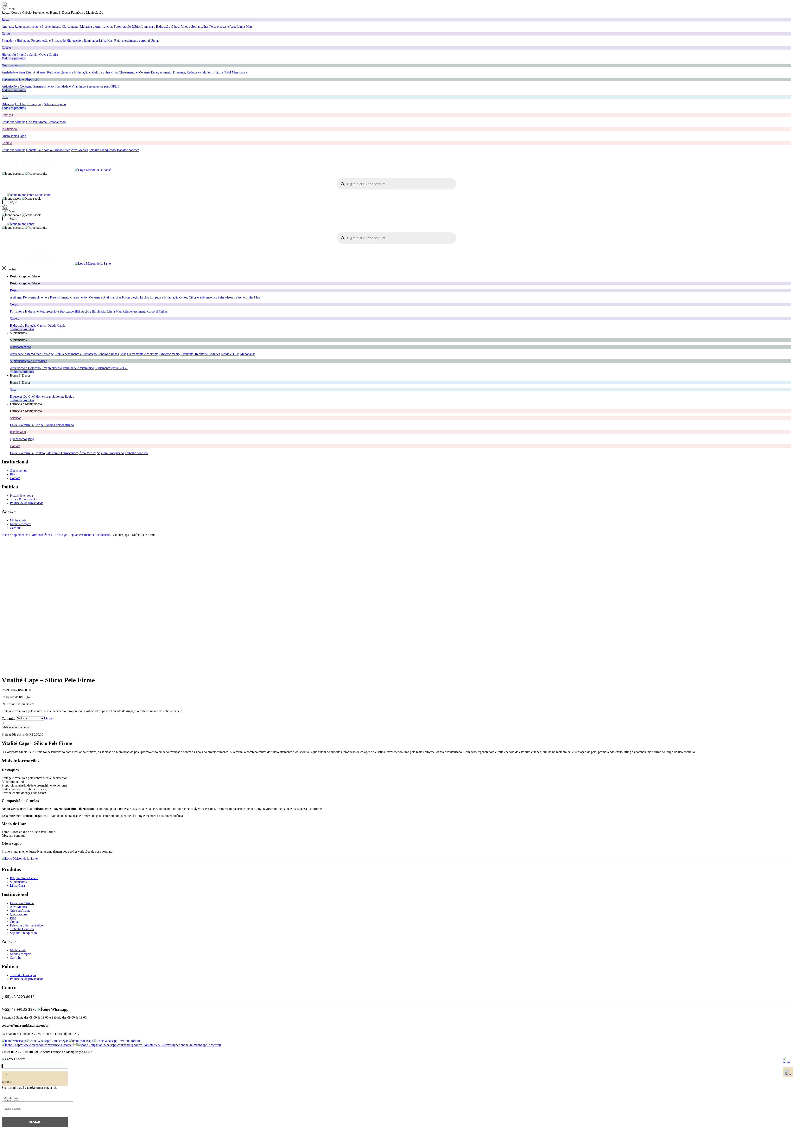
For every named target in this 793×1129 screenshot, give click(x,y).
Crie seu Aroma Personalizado (46, 122)
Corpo (6, 33)
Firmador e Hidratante (16, 40)
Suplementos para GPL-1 (103, 86)
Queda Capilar (48, 54)
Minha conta (18, 520)
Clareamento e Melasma (134, 72)
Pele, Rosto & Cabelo (24, 878)
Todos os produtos (14, 58)
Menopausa (239, 72)
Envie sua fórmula (13, 122)
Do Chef (20, 104)
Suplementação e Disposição (20, 79)
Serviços (7, 115)
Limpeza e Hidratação (155, 26)
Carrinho (15, 528)
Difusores (8, 104)
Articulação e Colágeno (17, 86)
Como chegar (59, 1041)
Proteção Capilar (27, 54)
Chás (114, 72)
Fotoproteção (122, 26)
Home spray (35, 104)
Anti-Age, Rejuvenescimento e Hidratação (60, 72)
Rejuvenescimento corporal (132, 40)
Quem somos (10, 136)
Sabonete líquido (55, 104)
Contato (7, 143)
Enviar (34, 1122)
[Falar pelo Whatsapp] (788, 1062)
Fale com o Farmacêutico (53, 150)
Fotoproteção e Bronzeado (48, 40)
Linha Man (244, 26)
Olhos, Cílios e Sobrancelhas (190, 26)
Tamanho (8, 718)
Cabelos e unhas (99, 72)
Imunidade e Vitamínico (70, 86)
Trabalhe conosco (127, 150)
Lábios (136, 26)
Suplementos (20, 535)
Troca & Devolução (23, 499)
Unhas (155, 40)
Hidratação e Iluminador (82, 40)
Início (5, 535)
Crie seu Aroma (20, 910)
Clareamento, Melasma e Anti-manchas (87, 26)
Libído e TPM (221, 72)
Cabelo (6, 47)
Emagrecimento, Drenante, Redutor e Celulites (181, 72)
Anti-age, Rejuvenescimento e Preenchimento (31, 26)
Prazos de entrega (21, 495)
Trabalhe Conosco (22, 929)
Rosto (5, 19)
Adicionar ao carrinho (15, 727)
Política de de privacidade (26, 503)
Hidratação (9, 54)
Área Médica (79, 150)
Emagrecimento (43, 86)
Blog (23, 136)
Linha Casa (17, 885)
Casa (5, 97)
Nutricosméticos (12, 65)
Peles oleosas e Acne (222, 26)
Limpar (48, 718)
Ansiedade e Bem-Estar (17, 72)
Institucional (10, 129)
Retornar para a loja (44, 1087)
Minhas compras (20, 524)
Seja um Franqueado (102, 150)
